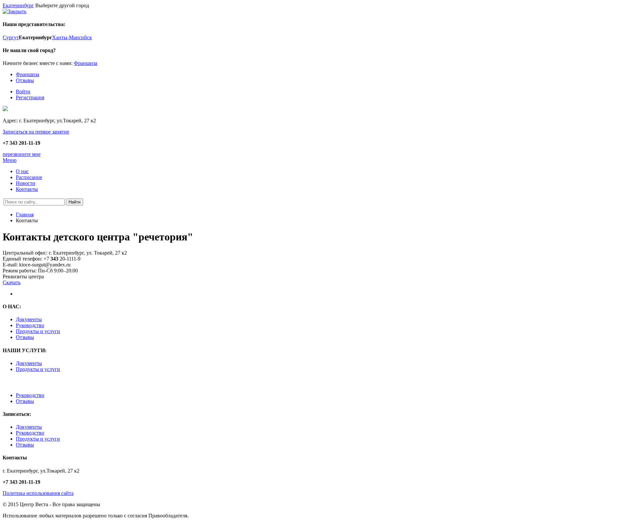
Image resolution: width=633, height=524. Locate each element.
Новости (25, 183)
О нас (22, 171)
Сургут (11, 37)
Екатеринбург (18, 5)
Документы (29, 319)
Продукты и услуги (38, 331)
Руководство (30, 325)
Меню (9, 160)
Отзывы (25, 80)
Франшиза (85, 63)
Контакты (27, 189)
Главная (25, 214)
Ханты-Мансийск (72, 37)
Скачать (11, 282)
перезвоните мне (22, 154)
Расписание (29, 177)
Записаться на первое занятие (36, 132)
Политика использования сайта (38, 493)
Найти (74, 202)
